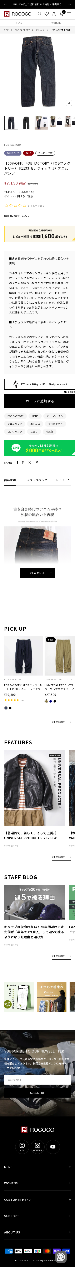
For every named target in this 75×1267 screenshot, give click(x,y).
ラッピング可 (45, 153)
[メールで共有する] (36, 462)
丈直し (34, 431)
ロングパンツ (15, 431)
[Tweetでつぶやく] (29, 462)
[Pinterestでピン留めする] (23, 462)
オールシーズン (55, 416)
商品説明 (10, 480)
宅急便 (49, 431)
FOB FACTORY (22, 30)
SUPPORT (11, 1216)
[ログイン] (54, 14)
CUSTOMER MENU (17, 1199)
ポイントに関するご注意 (18, 196)
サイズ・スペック (35, 480)
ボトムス (40, 30)
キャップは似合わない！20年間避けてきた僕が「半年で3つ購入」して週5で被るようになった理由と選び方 (34, 932)
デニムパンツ (15, 423)
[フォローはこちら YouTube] (53, 1147)
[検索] (39, 14)
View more (37, 573)
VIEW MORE (58, 722)
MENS (19, 22)
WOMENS (56, 22)
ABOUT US (12, 1232)
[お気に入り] (47, 14)
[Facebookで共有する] (17, 462)
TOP (6, 30)
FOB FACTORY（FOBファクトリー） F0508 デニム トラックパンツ (23, 687)
